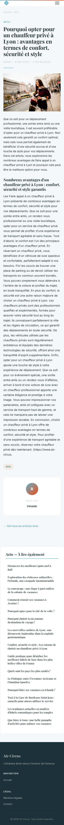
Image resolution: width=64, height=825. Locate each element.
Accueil (7, 12)
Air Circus (12, 755)
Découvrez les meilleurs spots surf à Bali (29, 567)
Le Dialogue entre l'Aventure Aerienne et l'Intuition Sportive (32, 680)
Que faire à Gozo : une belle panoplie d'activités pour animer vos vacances (30, 721)
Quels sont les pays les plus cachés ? (29, 671)
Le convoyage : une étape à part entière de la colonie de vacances (31, 590)
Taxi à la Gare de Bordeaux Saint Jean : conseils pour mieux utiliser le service (31, 699)
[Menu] (57, 3)
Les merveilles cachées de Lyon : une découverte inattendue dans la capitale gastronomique (31, 633)
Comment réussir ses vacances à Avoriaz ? (27, 601)
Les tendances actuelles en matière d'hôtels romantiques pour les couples (30, 710)
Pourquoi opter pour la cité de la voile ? (31, 611)
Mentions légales (12, 797)
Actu (16, 12)
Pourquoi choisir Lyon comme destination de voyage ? (25, 620)
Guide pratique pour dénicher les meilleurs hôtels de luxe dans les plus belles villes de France (30, 659)
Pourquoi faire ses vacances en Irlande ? (31, 690)
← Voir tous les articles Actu (20, 526)
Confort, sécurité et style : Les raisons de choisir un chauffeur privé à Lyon (32, 646)
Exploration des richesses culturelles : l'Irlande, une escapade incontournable (31, 579)
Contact (7, 803)
